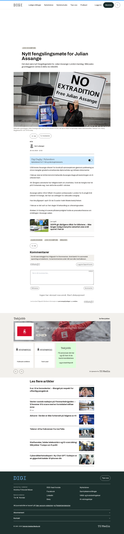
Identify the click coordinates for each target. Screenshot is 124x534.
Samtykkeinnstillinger (88, 491)
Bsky (49, 499)
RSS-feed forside (53, 487)
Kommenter (46, 136)
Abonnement (19, 513)
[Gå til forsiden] (18, 5)
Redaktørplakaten (63, 506)
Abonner (108, 5)
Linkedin (50, 495)
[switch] (90, 160)
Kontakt (17, 518)
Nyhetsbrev (84, 487)
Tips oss (105, 478)
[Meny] (117, 5)
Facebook (51, 491)
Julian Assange (36, 240)
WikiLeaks (63, 240)
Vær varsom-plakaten (44, 506)
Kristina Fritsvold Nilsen (23, 490)
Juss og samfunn (29, 48)
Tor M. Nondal (19, 498)
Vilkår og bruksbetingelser (90, 495)
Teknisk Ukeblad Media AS (31, 526)
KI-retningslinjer (86, 499)
